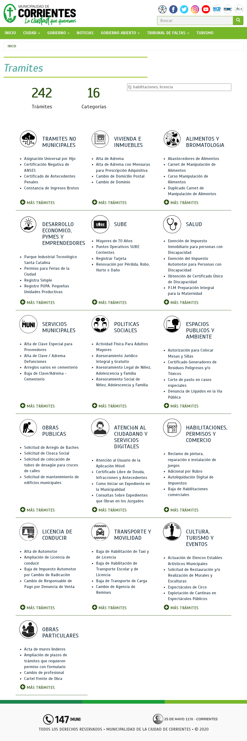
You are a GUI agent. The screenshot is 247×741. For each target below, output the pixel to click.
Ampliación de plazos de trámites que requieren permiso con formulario (45, 660)
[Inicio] (42, 13)
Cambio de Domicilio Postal (120, 176)
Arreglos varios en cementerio (51, 367)
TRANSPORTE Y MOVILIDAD (132, 534)
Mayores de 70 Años (114, 240)
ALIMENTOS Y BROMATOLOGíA (205, 142)
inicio (10, 32)
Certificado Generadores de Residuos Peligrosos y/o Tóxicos (192, 368)
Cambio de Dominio (113, 182)
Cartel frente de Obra (43, 678)
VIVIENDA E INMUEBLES (128, 142)
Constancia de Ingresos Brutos (51, 188)
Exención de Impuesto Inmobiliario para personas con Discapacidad (195, 246)
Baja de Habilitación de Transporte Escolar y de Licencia (117, 569)
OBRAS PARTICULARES (60, 632)
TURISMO (204, 32)
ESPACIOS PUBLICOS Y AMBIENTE (200, 330)
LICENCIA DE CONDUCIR (57, 534)
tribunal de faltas (167, 32)
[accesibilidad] (162, 9)
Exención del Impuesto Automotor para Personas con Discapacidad (194, 264)
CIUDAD (30, 32)
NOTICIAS (85, 32)
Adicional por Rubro (185, 471)
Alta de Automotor (40, 551)
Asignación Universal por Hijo (49, 158)
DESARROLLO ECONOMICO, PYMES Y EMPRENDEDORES (63, 234)
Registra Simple (38, 280)
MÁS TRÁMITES (40, 202)
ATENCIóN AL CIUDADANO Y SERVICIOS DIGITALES (130, 437)
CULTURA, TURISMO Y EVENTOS (199, 538)
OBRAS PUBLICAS (54, 430)
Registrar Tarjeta (111, 258)
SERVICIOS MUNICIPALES (58, 327)
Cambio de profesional (44, 672)
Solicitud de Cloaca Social (46, 453)
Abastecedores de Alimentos (193, 158)
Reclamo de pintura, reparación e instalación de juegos (192, 459)
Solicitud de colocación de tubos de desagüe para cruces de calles (51, 465)
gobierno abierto (119, 32)
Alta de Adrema (110, 158)
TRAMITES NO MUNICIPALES (59, 142)
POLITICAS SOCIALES (126, 327)
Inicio (11, 46)
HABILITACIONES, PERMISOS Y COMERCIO (206, 434)
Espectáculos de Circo (187, 587)
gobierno (57, 32)
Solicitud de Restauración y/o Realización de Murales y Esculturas (194, 575)
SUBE (120, 224)
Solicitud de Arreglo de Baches (51, 447)
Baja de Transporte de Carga (121, 580)
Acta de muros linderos (44, 649)
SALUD (194, 224)
